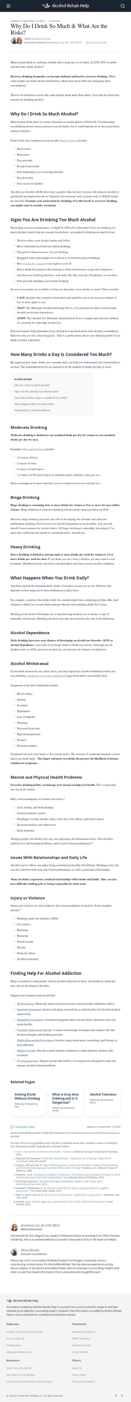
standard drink (35, 449)
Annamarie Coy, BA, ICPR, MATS (65, 42)
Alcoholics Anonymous (83, 1331)
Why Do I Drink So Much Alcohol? (32, 385)
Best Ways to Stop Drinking (20, 1374)
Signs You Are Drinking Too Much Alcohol (36, 391)
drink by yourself (35, 263)
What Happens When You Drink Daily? (34, 404)
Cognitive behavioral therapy (34, 1030)
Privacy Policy (79, 1374)
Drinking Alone (13, 1345)
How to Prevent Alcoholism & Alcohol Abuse (29, 1381)
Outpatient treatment (30, 1020)
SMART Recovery (81, 1338)
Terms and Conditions (83, 1381)
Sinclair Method (80, 1352)
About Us (76, 1368)
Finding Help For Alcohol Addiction (32, 410)
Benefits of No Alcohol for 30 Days (24, 1331)
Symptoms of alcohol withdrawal (46, 675)
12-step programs (27, 1061)
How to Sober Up (15, 1338)
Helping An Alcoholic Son (19, 1352)
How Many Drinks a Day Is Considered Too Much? (40, 397)
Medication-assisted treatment (35, 1040)
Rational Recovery (81, 1345)
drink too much (68, 140)
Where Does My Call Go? (19, 1368)
